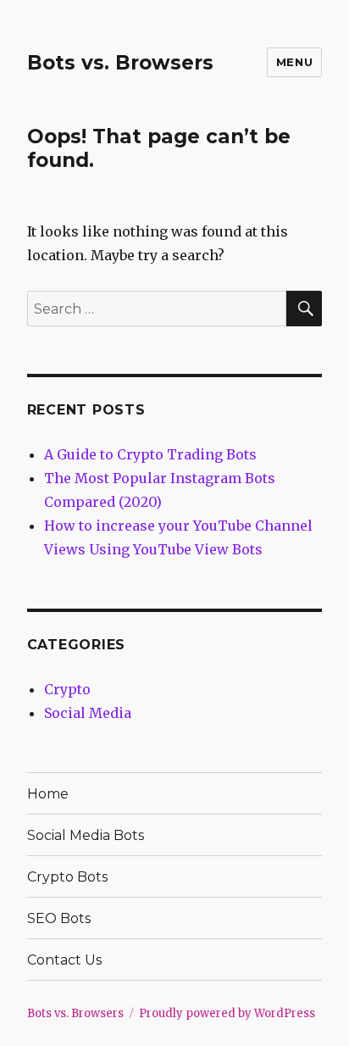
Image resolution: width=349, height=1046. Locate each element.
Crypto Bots (67, 877)
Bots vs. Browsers (120, 63)
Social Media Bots (85, 835)
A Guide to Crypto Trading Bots (150, 454)
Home (48, 794)
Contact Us (64, 960)
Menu (294, 62)
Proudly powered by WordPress (227, 1013)
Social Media (87, 712)
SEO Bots (59, 918)
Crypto (67, 689)
